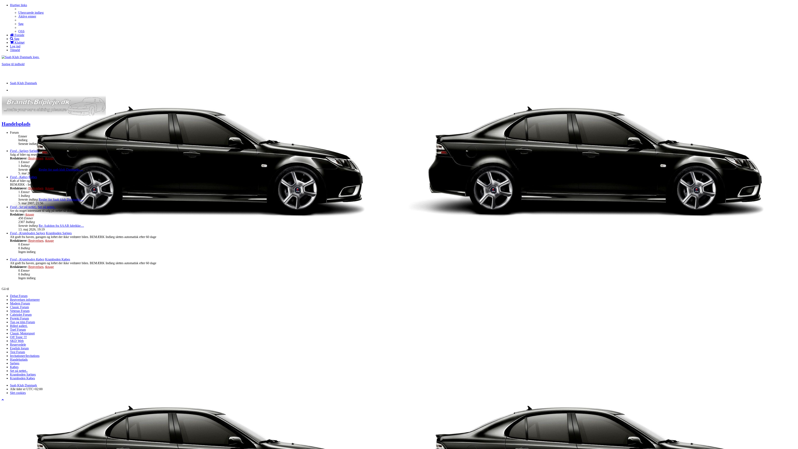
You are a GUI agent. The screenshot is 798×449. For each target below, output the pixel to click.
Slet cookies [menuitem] (18, 393)
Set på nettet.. (46, 207)
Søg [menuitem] (20, 24)
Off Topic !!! (18, 337)
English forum (19, 348)
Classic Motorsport (22, 333)
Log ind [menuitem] (15, 46)
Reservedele (18, 344)
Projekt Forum (19, 318)
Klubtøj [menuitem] (19, 42)
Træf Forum (18, 329)
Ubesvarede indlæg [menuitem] (31, 12)
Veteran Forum (20, 311)
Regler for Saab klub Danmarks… (61, 199)
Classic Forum (19, 307)
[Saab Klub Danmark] (20, 57)
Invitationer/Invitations (24, 356)
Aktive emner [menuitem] (27, 16)
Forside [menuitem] (19, 35)
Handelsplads (16, 124)
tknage (49, 158)
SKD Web (17, 341)
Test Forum (17, 352)
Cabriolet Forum (21, 314)
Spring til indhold (13, 64)
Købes (32, 177)
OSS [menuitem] (21, 31)
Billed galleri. (19, 326)
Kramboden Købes (57, 259)
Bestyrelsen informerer (25, 299)
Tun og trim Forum (22, 322)
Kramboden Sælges (59, 233)
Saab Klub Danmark (23, 385)
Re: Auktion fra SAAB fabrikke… (61, 225)
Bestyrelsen (35, 158)
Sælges (34, 151)
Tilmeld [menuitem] (15, 50)
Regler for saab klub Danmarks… (61, 169)
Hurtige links (18, 5)
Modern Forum (20, 303)
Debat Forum (18, 296)
